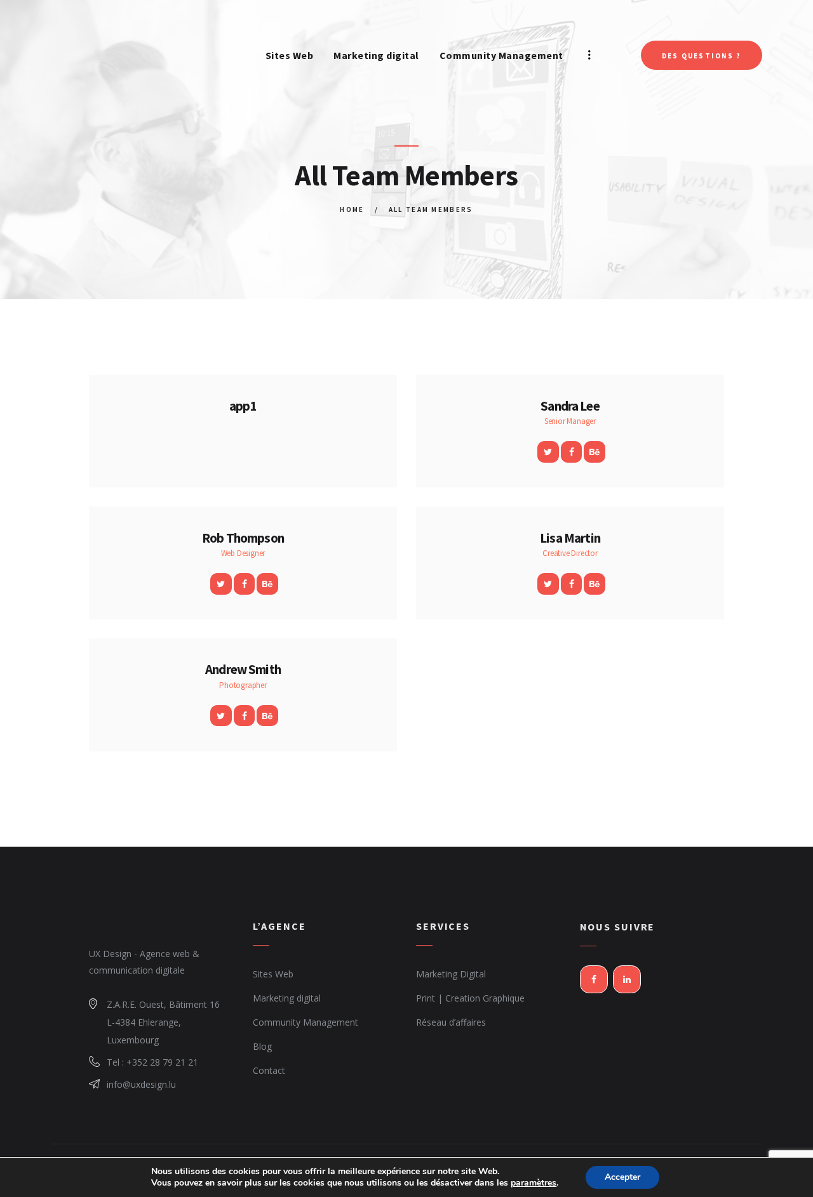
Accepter (622, 1177)
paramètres (533, 1183)
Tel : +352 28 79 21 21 (152, 1062)
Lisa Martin (570, 538)
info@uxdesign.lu (141, 1084)
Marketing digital (287, 998)
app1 (243, 406)
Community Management (305, 1022)
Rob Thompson (243, 538)
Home (352, 209)
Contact (269, 1070)
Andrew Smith (243, 669)
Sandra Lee (570, 406)
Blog (262, 1046)
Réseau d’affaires (451, 1022)
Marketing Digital (451, 974)
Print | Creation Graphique (470, 998)
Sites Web (273, 974)
